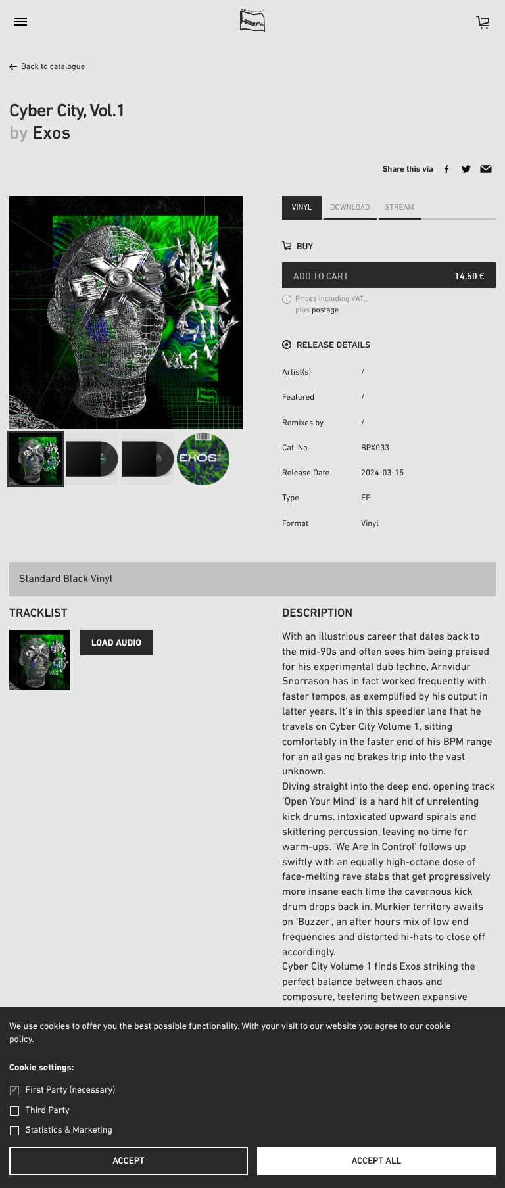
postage (325, 311)
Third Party (48, 1110)
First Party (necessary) (70, 1090)
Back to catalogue (53, 67)
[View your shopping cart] (476, 26)
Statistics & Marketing (69, 1130)
